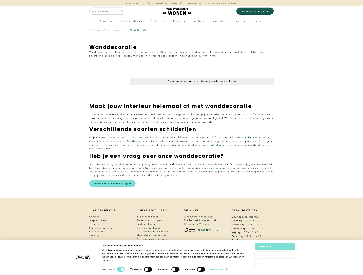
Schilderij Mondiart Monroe (227, 145)
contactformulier (187, 172)
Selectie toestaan (265, 255)
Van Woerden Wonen (100, 30)
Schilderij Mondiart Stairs (142, 141)
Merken (177, 21)
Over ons (236, 21)
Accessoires (120, 30)
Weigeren (261, 263)
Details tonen (216, 269)
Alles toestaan (264, 246)
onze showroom (132, 172)
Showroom (106, 21)
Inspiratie (218, 21)
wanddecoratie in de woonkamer (230, 168)
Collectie (156, 21)
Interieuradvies (130, 21)
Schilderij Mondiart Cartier (246, 138)
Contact (258, 21)
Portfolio (198, 21)
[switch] (148, 269)
